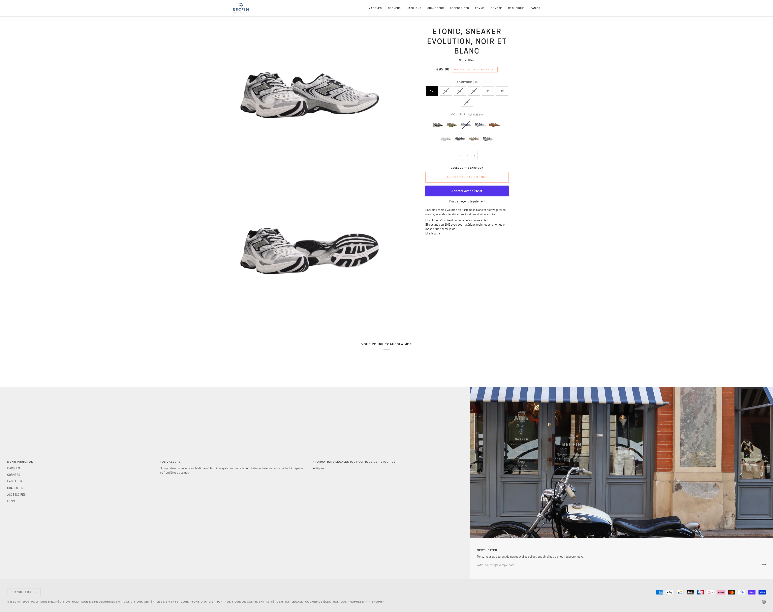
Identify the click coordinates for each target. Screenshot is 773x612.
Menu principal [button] (20, 461)
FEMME (12, 501)
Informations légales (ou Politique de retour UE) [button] (354, 461)
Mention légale (289, 601)
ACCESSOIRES (16, 494)
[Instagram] (764, 602)
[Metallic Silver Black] (439, 126)
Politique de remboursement (97, 601)
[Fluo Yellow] (453, 126)
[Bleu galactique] (481, 126)
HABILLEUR (14, 481)
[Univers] (461, 140)
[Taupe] (475, 140)
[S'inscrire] (762, 564)
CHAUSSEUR (15, 488)
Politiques (317, 468)
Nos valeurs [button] (170, 461)
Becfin (16, 601)
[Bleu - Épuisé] (467, 126)
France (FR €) (22, 592)
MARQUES (13, 468)
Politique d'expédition (50, 601)
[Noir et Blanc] (488, 140)
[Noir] (447, 140)
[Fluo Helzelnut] (495, 126)
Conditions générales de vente (151, 601)
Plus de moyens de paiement (467, 201)
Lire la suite (432, 233)
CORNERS (13, 474)
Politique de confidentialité (249, 601)
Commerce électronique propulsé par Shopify (345, 601)
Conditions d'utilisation (202, 601)
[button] (375, 8)
